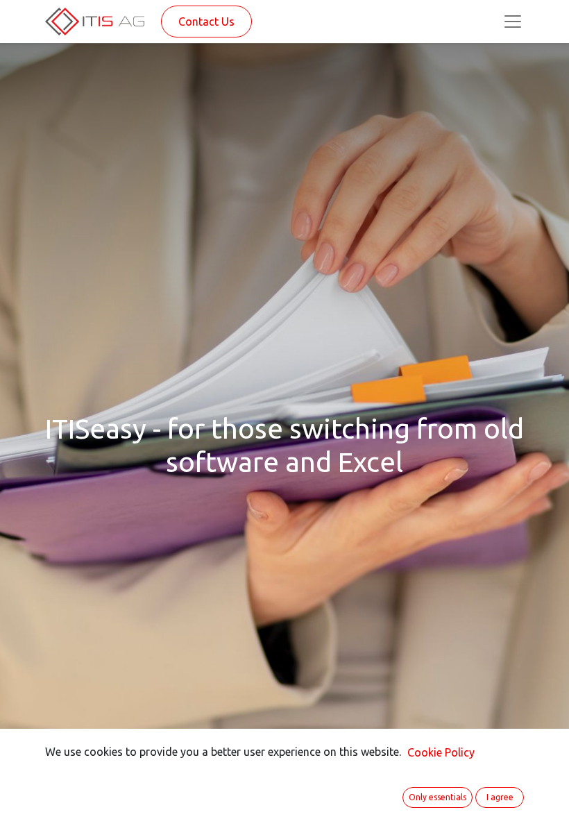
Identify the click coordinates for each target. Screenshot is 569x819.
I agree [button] (499, 797)
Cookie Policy (441, 752)
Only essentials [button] (437, 797)
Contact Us (206, 21)
